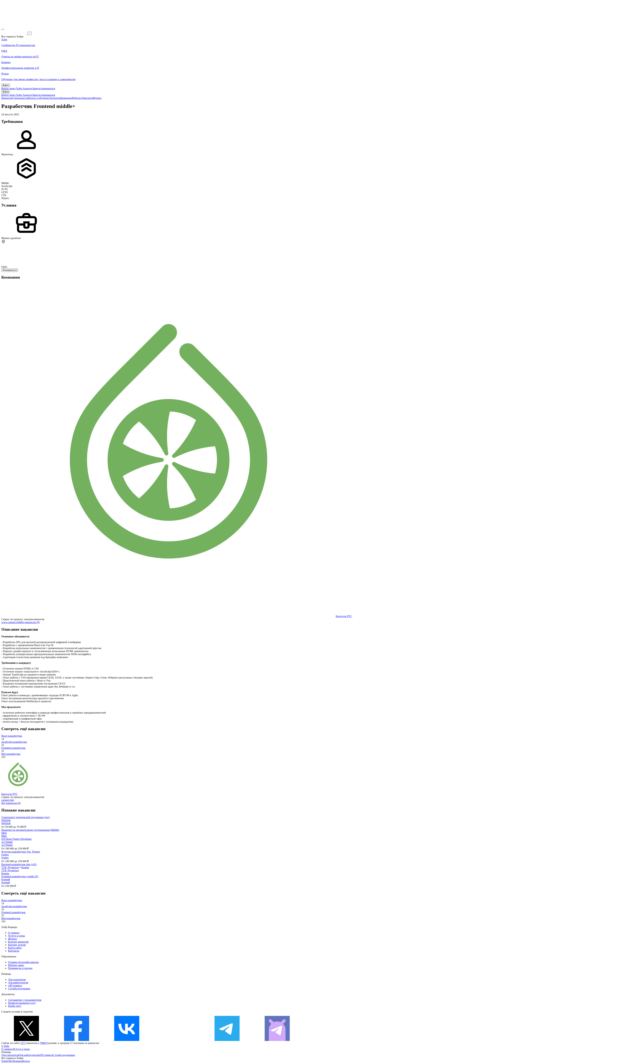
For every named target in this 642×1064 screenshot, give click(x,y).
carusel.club (7, 800)
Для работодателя (18, 982)
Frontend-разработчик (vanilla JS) (19, 876)
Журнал (97, 98)
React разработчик (11, 735)
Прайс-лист (14, 1006)
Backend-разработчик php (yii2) (19, 864)
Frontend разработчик (13, 747)
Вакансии (7, 98)
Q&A (10, 1061)
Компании (66, 98)
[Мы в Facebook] (76, 1040)
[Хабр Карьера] (14, 33)
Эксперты (54, 98)
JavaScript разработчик (14, 741)
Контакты (13, 950)
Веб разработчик (10, 754)
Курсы (26, 1061)
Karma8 (5, 879)
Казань (25, 867)
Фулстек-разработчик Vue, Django (20, 851)
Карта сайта (15, 947)
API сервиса (15, 985)
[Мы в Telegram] (227, 1040)
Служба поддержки (19, 988)
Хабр (4, 1061)
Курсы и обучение (38, 98)
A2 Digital (7, 842)
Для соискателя (17, 979)
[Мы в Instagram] (177, 1040)
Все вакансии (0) (30, 622)
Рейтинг (77, 98)
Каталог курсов (17, 944)
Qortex (5, 854)
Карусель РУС (344, 616)
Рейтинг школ (16, 965)
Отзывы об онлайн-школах (23, 962)
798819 (44, 1043)
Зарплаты (87, 98)
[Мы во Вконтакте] (127, 1040)
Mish (4, 833)
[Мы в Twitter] (26, 1040)
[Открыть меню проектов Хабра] (2, 29)
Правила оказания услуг (22, 1003)
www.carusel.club (10, 622)
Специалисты (20, 98)
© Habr (5, 1046)
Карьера (17, 1061)
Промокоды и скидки (20, 968)
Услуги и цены (16, 935)
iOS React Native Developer (16, 839)
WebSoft (6, 820)
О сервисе (14, 932)
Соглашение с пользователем (24, 999)
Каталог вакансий (18, 941)
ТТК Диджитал (10, 867)
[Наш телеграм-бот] (277, 1040)
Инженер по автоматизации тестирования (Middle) (30, 830)
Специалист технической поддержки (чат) (25, 817)
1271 (23, 1043)
